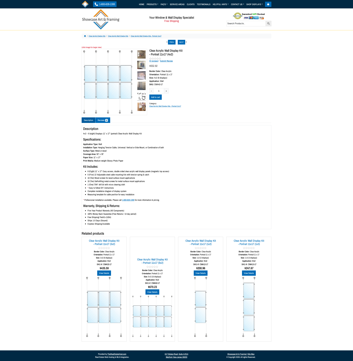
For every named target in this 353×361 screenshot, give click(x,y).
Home (141, 4)
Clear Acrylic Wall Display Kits (118, 36)
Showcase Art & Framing (236, 354)
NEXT (181, 42)
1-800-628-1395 (107, 4)
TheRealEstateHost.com (116, 354)
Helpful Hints (220, 4)
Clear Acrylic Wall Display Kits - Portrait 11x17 (146, 36)
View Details (104, 273)
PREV (171, 42)
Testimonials (203, 4)
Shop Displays (253, 4)
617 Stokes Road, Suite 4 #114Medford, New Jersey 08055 (176, 356)
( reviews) (153, 61)
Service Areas (177, 4)
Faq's (163, 4)
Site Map (251, 354)
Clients (191, 4)
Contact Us (236, 4)
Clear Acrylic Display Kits (97, 36)
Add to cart (155, 97)
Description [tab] (88, 120)
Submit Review (166, 61)
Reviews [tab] (102, 120)
